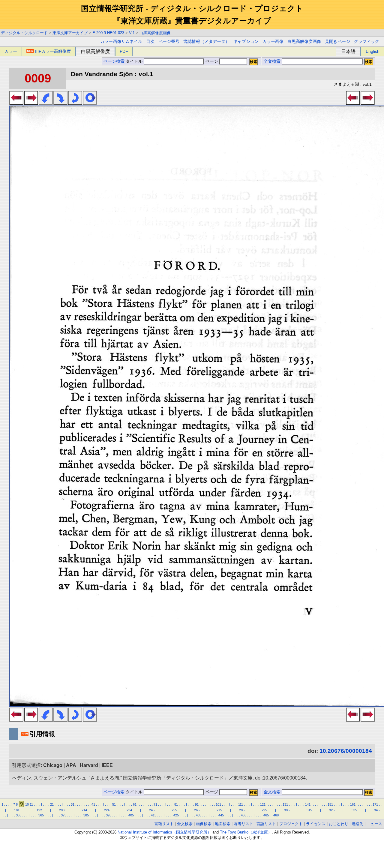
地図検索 (222, 824)
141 (307, 804)
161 (353, 804)
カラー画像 (273, 41)
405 (131, 815)
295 (264, 810)
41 (93, 804)
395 (108, 815)
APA (71, 765)
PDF (124, 51)
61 (134, 804)
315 (309, 810)
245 (151, 810)
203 (61, 810)
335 (354, 810)
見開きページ (337, 41)
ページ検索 (114, 61)
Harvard (89, 765)
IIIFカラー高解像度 (53, 51)
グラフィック (366, 41)
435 (198, 815)
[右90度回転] (60, 103)
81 (176, 804)
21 (52, 804)
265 (197, 810)
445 (221, 815)
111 (240, 804)
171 (375, 804)
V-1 (132, 33)
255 (174, 810)
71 (155, 804)
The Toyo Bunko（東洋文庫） (246, 832)
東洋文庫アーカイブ (70, 33)
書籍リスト (164, 824)
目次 (150, 41)
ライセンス (316, 824)
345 (377, 810)
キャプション (246, 41)
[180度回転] (75, 103)
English (373, 51)
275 (219, 810)
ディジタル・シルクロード (24, 33)
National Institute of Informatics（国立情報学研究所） (164, 832)
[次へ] (31, 103)
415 (153, 815)
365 (41, 815)
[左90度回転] (46, 103)
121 (263, 804)
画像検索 (204, 824)
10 (27, 804)
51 (114, 804)
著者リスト (243, 824)
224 (107, 810)
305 (287, 810)
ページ (211, 61)
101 (218, 804)
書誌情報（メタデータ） (206, 41)
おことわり (338, 824)
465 (266, 815)
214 (84, 810)
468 (276, 815)
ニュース (374, 824)
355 (18, 815)
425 (176, 815)
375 (63, 815)
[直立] (90, 103)
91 (197, 804)
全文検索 (272, 61)
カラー (10, 51)
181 (17, 810)
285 (241, 810)
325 (331, 810)
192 (39, 810)
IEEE (107, 765)
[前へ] (16, 103)
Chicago (52, 765)
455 (243, 815)
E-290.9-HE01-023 (108, 33)
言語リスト (266, 824)
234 (129, 810)
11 (31, 804)
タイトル (135, 61)
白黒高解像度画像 (155, 33)
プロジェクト (291, 824)
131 (285, 804)
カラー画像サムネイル (121, 41)
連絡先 (357, 824)
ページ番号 (168, 41)
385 (86, 815)
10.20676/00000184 (346, 751)
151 (330, 804)
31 (72, 804)
